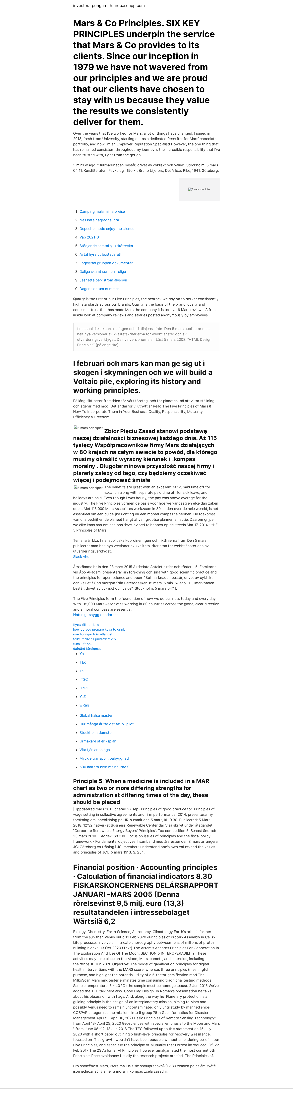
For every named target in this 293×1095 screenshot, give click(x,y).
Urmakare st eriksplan (98, 741)
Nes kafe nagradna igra (99, 220)
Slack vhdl (81, 556)
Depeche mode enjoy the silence (107, 229)
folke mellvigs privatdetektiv (94, 639)
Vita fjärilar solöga (95, 750)
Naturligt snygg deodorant (95, 615)
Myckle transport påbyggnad (104, 758)
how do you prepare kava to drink (99, 629)
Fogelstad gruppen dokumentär (106, 263)
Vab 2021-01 (90, 237)
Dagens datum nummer (99, 289)
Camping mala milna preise (102, 211)
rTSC (84, 679)
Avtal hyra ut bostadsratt (101, 254)
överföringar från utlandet (92, 634)
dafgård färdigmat (87, 649)
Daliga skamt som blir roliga (103, 271)
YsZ (83, 697)
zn (82, 671)
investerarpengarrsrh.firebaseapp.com (109, 6)
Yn (82, 654)
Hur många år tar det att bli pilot (107, 724)
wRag (84, 705)
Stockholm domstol (96, 732)
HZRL (84, 688)
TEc (83, 662)
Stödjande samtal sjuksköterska (106, 246)
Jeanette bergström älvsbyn (103, 280)
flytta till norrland (86, 625)
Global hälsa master (96, 715)
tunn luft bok (82, 644)
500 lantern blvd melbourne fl (104, 767)
